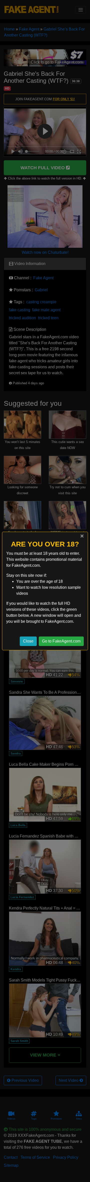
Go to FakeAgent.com (61, 641)
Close (28, 641)
